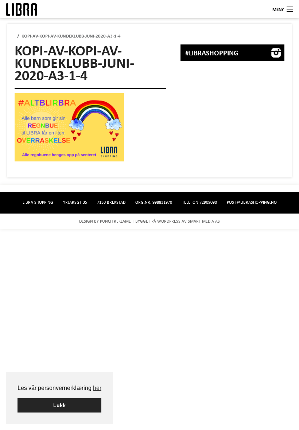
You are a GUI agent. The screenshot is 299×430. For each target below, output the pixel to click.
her (97, 388)
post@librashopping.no (252, 202)
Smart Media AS (204, 221)
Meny (278, 9)
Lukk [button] (59, 405)
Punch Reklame (115, 221)
